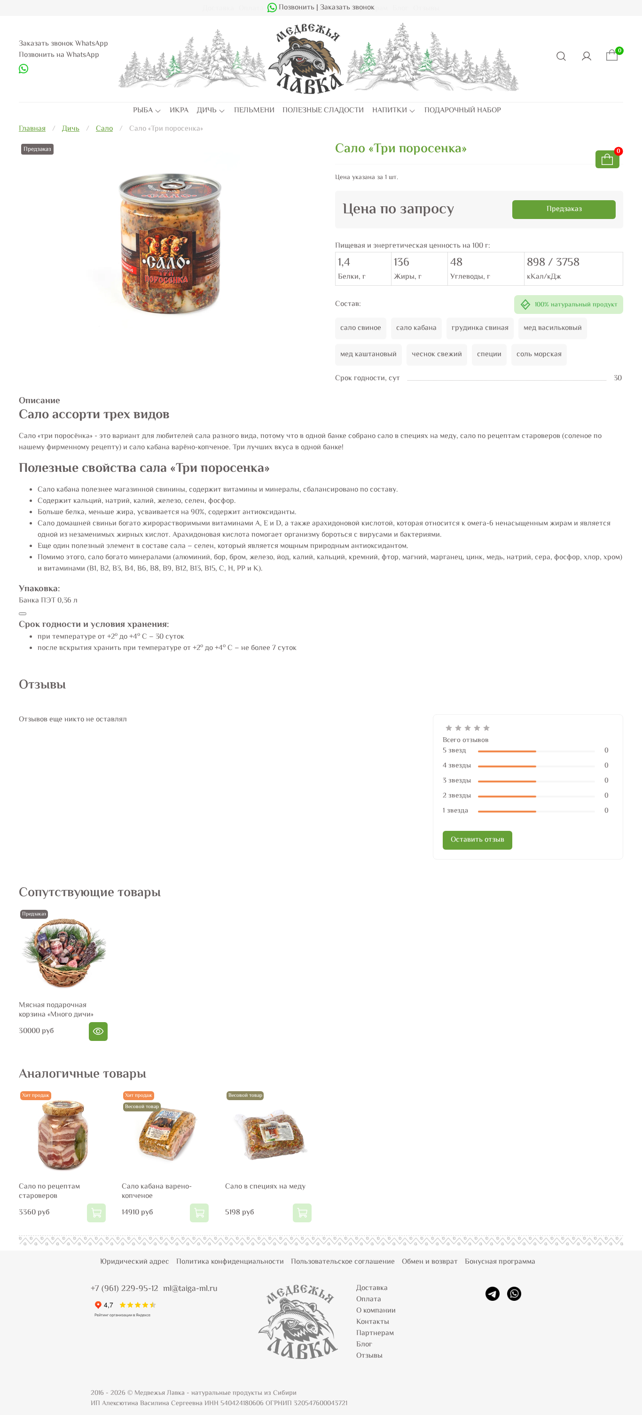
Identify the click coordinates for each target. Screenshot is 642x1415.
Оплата (368, 1300)
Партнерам (375, 1333)
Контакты (372, 1322)
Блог (364, 1345)
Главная (32, 129)
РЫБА (143, 111)
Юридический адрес (134, 1262)
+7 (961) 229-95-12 (124, 1289)
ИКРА (179, 111)
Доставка (372, 1288)
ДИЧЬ (207, 111)
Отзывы (369, 1356)
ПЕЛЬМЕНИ (254, 111)
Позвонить (295, 8)
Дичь (70, 129)
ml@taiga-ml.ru (190, 1289)
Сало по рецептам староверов (49, 1192)
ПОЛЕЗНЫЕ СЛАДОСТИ (323, 111)
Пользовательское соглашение (343, 1262)
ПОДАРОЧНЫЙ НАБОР (462, 111)
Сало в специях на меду (265, 1187)
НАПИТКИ (389, 111)
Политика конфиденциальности (230, 1262)
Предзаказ (564, 209)
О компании (376, 1311)
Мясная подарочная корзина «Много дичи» (56, 1010)
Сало (104, 129)
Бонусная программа (500, 1262)
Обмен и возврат (430, 1262)
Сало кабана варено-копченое (157, 1192)
